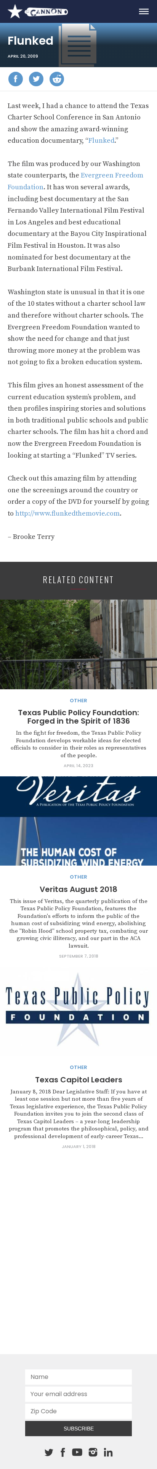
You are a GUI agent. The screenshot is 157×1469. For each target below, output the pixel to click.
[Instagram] (93, 1452)
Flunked (101, 140)
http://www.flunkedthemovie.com (67, 513)
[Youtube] (77, 1452)
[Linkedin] (108, 1452)
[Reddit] (57, 79)
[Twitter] (36, 79)
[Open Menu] (143, 11)
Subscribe (79, 1428)
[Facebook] (16, 79)
